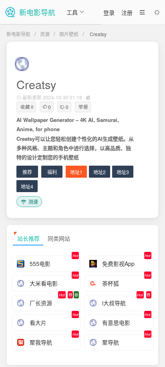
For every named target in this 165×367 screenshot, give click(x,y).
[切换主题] (157, 12)
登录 (109, 12)
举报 (83, 106)
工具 (72, 12)
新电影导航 (18, 33)
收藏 (27, 106)
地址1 (76, 171)
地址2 (99, 171)
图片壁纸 (68, 33)
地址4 (27, 186)
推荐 (27, 171)
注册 (127, 12)
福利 (52, 171)
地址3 (123, 171)
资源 (45, 33)
